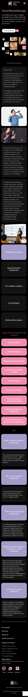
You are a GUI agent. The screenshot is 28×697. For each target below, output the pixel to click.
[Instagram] (18, 668)
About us (5, 635)
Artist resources (8, 638)
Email (3, 672)
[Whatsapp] (10, 668)
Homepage (6, 627)
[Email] (4, 668)
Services (5, 631)
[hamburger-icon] (24, 3)
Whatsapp (10, 672)
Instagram (17, 672)
